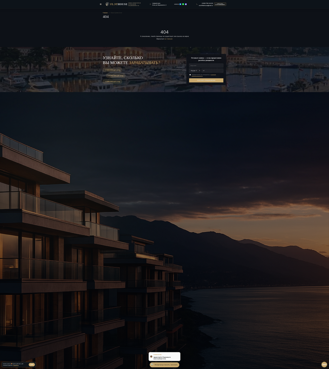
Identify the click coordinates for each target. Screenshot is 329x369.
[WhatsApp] (183, 4)
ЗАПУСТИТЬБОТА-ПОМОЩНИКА (220, 4)
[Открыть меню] (100, 4)
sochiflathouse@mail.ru (206, 5)
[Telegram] (180, 4)
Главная (105, 12)
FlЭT (119, 4)
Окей (31, 364)
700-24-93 (207, 3)
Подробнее (16, 365)
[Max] (186, 4)
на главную (168, 39)
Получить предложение (206, 80)
